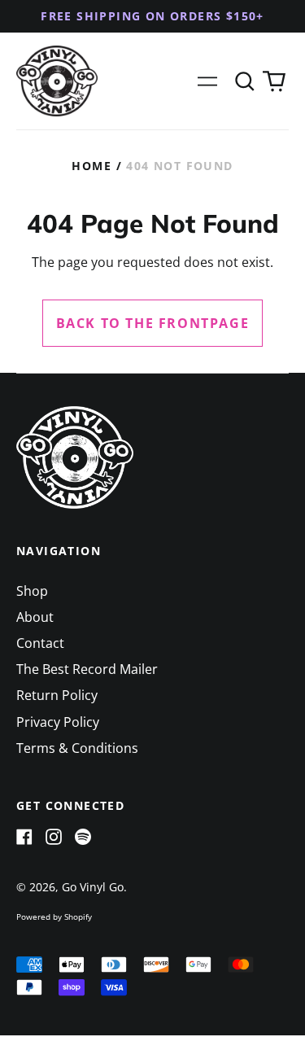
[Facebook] (24, 837)
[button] (244, 81)
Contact (40, 643)
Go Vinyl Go (93, 887)
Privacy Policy (57, 722)
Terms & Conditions (77, 748)
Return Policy (57, 695)
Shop (32, 591)
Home (91, 165)
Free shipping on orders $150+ (152, 16)
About (35, 617)
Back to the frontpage (153, 323)
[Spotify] (83, 837)
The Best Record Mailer (87, 669)
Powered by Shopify (54, 916)
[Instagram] (54, 837)
